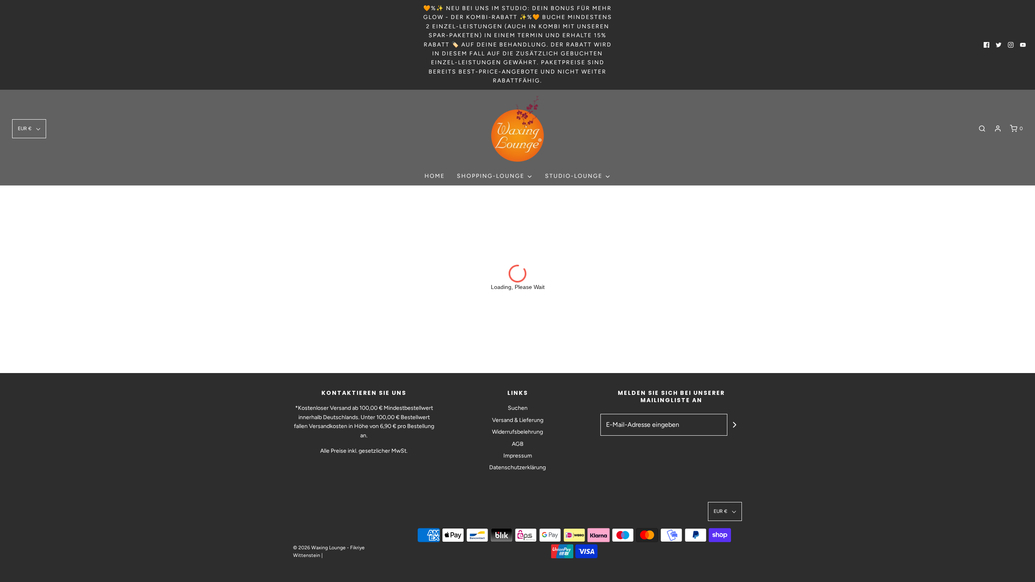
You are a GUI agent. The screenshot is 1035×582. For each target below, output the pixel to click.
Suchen (518, 408)
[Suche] (982, 128)
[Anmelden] (998, 128)
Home (435, 176)
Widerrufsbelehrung (517, 431)
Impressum (517, 455)
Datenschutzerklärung (517, 467)
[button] (29, 128)
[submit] (734, 425)
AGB (518, 444)
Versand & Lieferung (517, 420)
